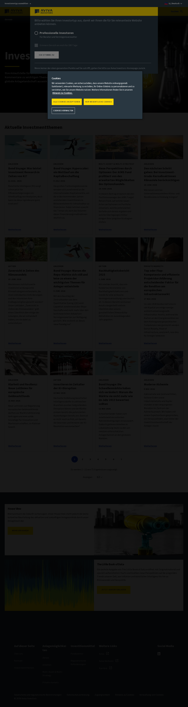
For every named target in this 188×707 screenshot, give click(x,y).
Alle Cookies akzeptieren (66, 102)
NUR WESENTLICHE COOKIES (98, 102)
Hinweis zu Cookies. (62, 93)
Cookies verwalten (63, 110)
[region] (95, 95)
